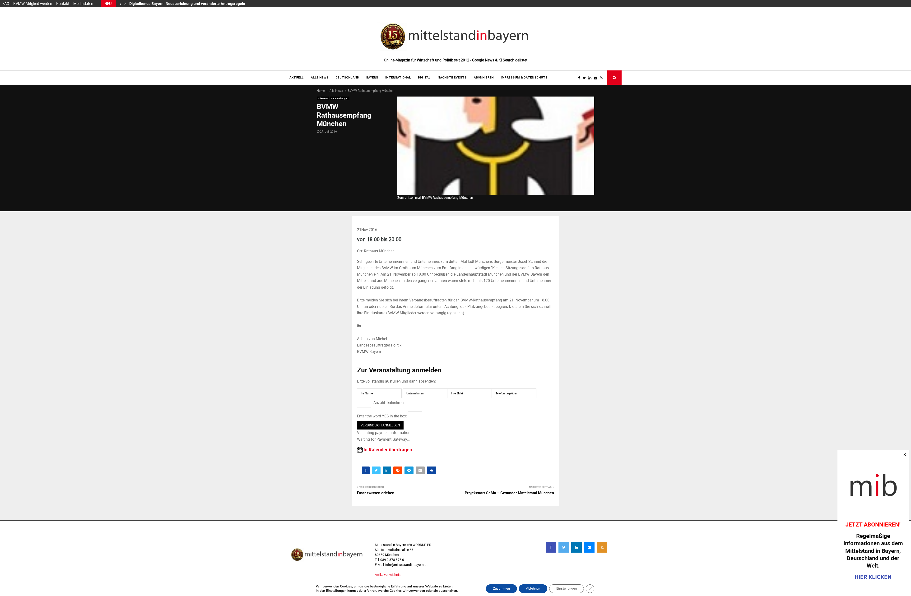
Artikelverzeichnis (387, 574)
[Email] (597, 78)
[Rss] (602, 78)
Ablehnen (533, 588)
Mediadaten (83, 3)
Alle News (319, 77)
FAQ (5, 3)
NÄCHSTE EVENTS (452, 77)
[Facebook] (580, 78)
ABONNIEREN (484, 77)
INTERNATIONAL (398, 77)
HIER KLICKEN (873, 577)
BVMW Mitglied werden (32, 3)
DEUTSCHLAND (347, 77)
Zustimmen (501, 588)
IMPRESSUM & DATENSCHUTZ (524, 77)
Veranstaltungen (339, 98)
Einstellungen (336, 591)
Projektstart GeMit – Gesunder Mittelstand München (509, 492)
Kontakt (62, 3)
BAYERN (372, 77)
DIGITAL (424, 77)
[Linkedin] (591, 78)
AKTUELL (296, 77)
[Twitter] (585, 78)
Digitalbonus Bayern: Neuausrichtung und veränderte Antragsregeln (187, 3)
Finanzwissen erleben (375, 492)
